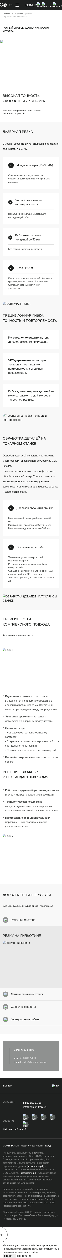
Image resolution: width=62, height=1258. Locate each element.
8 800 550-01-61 (32, 1102)
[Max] (39, 5)
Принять (9, 1255)
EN (57, 1085)
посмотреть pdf (35, 1166)
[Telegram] (47, 5)
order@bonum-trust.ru (34, 1062)
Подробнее (24, 1255)
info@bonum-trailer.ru (35, 1106)
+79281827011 (28, 1058)
